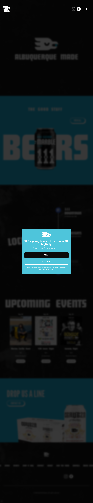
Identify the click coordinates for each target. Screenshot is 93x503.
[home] (6, 9)
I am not (46, 262)
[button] (86, 9)
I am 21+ (46, 255)
